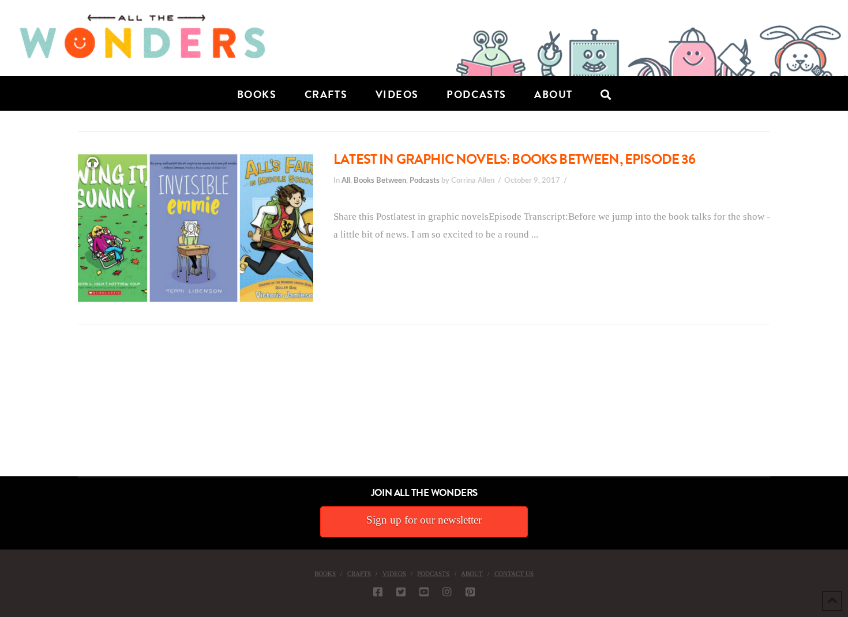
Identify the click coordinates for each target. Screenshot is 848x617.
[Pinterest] (470, 591)
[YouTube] (424, 591)
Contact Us (514, 573)
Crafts (359, 573)
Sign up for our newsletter (424, 520)
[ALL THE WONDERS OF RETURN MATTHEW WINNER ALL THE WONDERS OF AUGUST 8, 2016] (11, 411)
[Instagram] (447, 591)
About (472, 573)
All (346, 180)
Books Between (380, 180)
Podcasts (425, 180)
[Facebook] (377, 591)
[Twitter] (401, 591)
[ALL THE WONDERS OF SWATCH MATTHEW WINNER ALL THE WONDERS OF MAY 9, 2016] (12, 411)
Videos (394, 573)
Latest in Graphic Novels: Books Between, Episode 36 (514, 159)
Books (325, 573)
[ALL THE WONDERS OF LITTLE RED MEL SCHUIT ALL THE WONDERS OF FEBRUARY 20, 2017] (4, 411)
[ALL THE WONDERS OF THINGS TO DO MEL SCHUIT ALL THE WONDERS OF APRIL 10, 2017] (1, 411)
